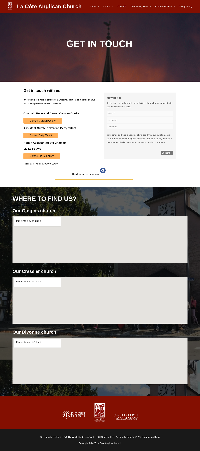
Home (93, 6)
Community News (139, 6)
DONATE (122, 6)
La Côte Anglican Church (49, 6)
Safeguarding (185, 6)
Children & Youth (163, 6)
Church (106, 6)
